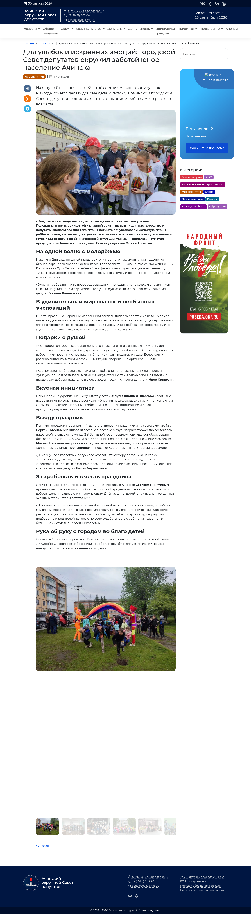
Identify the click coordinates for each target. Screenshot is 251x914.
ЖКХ (209, 177)
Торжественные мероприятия (202, 184)
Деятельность (139, 29)
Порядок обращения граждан (200, 885)
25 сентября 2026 (211, 17)
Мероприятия (34, 76)
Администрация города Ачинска (202, 877)
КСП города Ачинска (194, 881)
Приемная (186, 29)
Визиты (212, 199)
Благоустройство (193, 206)
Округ (65, 29)
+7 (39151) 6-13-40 (78, 15)
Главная (29, 43)
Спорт (209, 191)
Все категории (192, 177)
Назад (44, 846)
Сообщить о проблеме (207, 148)
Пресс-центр (210, 29)
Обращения (217, 206)
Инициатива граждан (165, 31)
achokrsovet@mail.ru (81, 19)
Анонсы (232, 29)
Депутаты (114, 29)
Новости (30, 29)
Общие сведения (50, 31)
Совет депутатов (89, 29)
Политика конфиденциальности (202, 890)
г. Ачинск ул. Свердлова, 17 (85, 11)
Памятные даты (192, 199)
